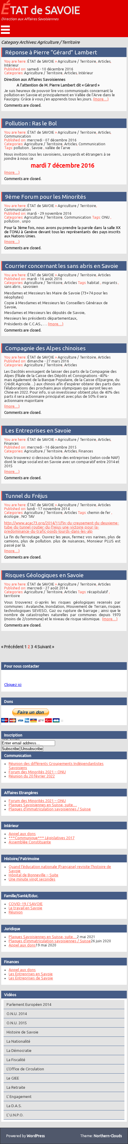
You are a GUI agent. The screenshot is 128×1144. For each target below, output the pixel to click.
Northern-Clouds (108, 1136)
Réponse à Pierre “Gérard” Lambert (51, 52)
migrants (109, 283)
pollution (21, 148)
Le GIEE (13, 1078)
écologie (11, 516)
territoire (12, 596)
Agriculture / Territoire (77, 61)
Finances (11, 443)
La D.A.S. (14, 1106)
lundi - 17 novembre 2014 (48, 509)
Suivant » (46, 646)
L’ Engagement (19, 1096)
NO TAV (28, 516)
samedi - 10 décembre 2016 (50, 69)
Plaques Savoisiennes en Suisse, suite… (43, 805)
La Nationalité (18, 1041)
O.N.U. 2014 (17, 1014)
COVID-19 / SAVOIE (26, 904)
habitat (93, 283)
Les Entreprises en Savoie (38, 430)
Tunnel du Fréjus (26, 496)
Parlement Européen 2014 (29, 1004)
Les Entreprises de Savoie (31, 978)
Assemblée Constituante (30, 842)
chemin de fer (98, 513)
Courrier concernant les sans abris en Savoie (61, 266)
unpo (26, 221)
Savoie (37, 148)
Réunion (16, 912)
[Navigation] (5, 30)
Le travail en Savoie (25, 908)
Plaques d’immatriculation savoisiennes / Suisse (50, 809)
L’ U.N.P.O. (15, 1115)
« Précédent (12, 646)
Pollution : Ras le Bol (31, 123)
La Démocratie (19, 1050)
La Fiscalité (16, 1060)
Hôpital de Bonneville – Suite (33, 875)
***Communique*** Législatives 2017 (41, 838)
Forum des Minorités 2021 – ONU (37, 772)
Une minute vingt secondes (32, 879)
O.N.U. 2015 (17, 1023)
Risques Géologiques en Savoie (44, 575)
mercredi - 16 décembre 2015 (52, 447)
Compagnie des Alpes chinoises (45, 348)
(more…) (101, 99)
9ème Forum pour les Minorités (45, 196)
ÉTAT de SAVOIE (40, 8)
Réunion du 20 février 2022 (32, 776)
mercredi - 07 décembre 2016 (52, 140)
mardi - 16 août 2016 (44, 279)
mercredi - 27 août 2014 (47, 588)
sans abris (12, 286)
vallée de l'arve (57, 148)
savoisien (30, 286)
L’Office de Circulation (25, 1069)
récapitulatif (97, 592)
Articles (104, 61)
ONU (106, 217)
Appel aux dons (22, 833)
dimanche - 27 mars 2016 (48, 361)
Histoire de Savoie (22, 1032)
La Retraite (16, 1087)
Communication (17, 136)
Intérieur (11, 65)
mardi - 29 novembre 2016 (49, 213)
